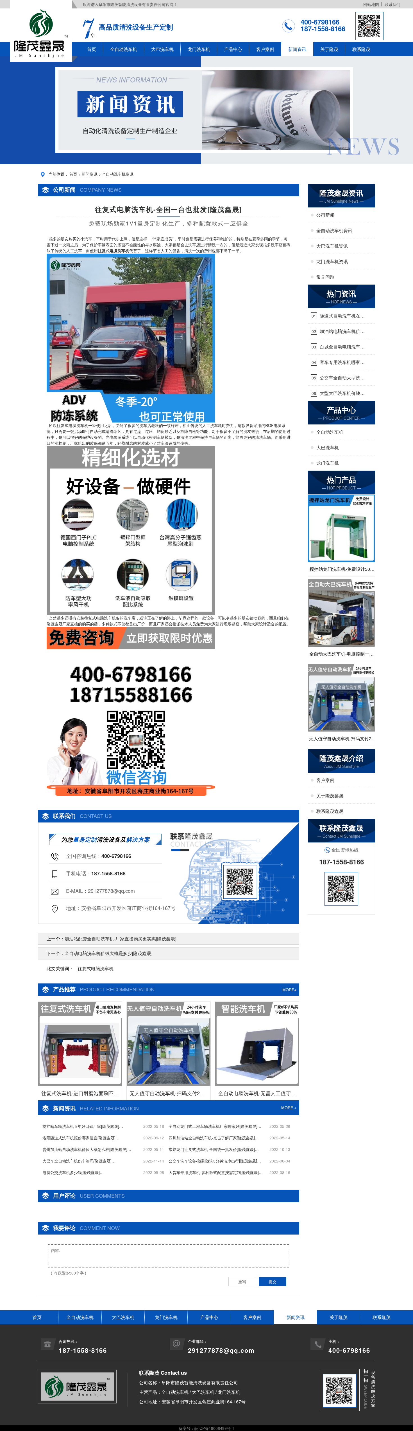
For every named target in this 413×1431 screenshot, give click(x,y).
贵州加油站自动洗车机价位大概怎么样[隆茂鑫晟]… (86, 1149)
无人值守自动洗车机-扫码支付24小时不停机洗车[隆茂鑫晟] (169, 1094)
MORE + (288, 1107)
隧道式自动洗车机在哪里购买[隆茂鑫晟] (342, 315)
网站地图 (371, 4)
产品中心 (233, 49)
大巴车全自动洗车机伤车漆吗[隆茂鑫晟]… (78, 1161)
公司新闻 (325, 215)
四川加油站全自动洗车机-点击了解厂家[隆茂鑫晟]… (214, 1138)
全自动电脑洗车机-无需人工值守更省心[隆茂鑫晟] (257, 1094)
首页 (91, 49)
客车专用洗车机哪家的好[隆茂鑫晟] (342, 362)
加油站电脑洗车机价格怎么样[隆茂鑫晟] (342, 331)
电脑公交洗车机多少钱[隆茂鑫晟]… (73, 1172)
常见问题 (325, 277)
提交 (272, 1281)
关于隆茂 (329, 49)
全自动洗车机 (123, 49)
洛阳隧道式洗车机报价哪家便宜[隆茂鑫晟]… (80, 1138)
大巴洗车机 (162, 49)
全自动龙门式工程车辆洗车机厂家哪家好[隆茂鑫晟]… (215, 1126)
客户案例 (265, 49)
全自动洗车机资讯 (117, 174)
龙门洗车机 (199, 49)
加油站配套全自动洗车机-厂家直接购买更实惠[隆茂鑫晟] (120, 938)
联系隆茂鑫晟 (329, 811)
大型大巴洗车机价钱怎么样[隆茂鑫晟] (342, 393)
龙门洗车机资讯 (332, 261)
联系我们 (392, 4)
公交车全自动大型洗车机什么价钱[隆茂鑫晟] (342, 377)
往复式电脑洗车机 (96, 968)
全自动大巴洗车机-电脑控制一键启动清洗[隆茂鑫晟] (341, 655)
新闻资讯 (297, 49)
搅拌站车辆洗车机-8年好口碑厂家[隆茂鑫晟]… (82, 1126)
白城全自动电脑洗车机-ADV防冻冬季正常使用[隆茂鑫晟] (341, 346)
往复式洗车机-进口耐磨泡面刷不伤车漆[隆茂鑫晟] (80, 1094)
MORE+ (289, 989)
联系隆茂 (361, 49)
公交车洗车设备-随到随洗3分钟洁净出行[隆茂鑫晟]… (215, 1161)
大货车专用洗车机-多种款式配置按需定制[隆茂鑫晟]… (216, 1172)
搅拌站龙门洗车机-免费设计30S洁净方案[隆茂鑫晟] (341, 571)
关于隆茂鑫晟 (329, 795)
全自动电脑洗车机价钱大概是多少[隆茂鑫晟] (108, 953)
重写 (242, 1281)
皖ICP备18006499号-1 (214, 1428)
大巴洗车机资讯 (332, 246)
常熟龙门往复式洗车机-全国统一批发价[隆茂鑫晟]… (214, 1149)
